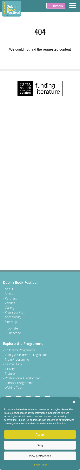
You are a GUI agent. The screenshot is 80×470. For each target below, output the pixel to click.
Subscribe (14, 333)
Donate (12, 328)
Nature (10, 373)
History (10, 369)
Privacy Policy (40, 464)
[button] (74, 402)
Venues (10, 303)
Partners (11, 298)
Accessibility (13, 317)
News (9, 294)
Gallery (9, 308)
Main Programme (17, 359)
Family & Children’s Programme (26, 355)
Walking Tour (14, 387)
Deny (40, 445)
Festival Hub (13, 364)
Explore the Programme (23, 343)
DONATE (58, 5)
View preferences (40, 456)
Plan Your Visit (14, 312)
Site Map (11, 322)
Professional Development (23, 378)
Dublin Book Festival (11, 8)
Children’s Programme (20, 350)
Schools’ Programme (19, 383)
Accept (40, 434)
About (9, 289)
